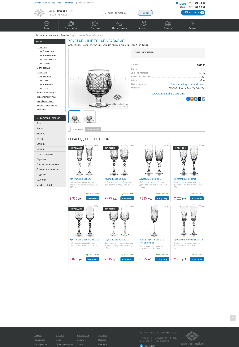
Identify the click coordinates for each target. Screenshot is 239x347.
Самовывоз (39, 340)
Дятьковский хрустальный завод (188, 84)
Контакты (68, 2)
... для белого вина (45, 51)
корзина (196, 12)
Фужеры (41, 133)
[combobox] (122, 13)
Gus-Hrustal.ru (168, 332)
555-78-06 (197, 6)
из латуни (41, 109)
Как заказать (83, 335)
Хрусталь (60, 335)
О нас (58, 340)
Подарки (41, 174)
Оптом (59, 2)
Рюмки (40, 138)
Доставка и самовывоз (44, 2)
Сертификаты (40, 344)
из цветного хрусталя (47, 96)
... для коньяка (43, 63)
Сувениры (42, 179)
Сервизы (41, 159)
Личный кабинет (85, 2)
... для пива (42, 72)
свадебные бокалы (45, 101)
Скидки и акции (45, 184)
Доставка (102, 335)
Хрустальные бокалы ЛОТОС (84, 239)
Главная (38, 335)
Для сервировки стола (48, 169)
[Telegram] (203, 99)
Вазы (39, 123)
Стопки (40, 148)
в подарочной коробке (47, 105)
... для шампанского (46, 59)
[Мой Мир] (196, 99)
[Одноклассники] (192, 99)
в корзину (92, 198)
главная (48, 35)
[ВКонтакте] (188, 99)
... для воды (42, 80)
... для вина (42, 47)
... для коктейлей (45, 84)
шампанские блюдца (46, 92)
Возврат (102, 340)
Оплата (80, 340)
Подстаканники (45, 154)
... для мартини (44, 76)
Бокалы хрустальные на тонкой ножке (151, 241)
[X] (199, 99)
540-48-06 (196, 3)
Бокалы (39, 41)
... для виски (42, 88)
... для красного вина (46, 55)
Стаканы (41, 143)
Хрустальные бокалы (81, 178)
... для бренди (43, 67)
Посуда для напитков (48, 164)
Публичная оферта (64, 344)
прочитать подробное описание (168, 93)
